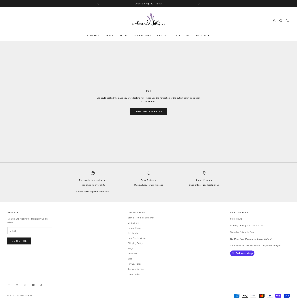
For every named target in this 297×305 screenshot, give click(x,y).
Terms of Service (136, 269)
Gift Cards (133, 233)
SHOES (124, 36)
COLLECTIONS (181, 36)
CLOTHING (93, 36)
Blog (130, 258)
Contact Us (133, 223)
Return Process (155, 185)
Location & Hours (136, 212)
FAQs (130, 248)
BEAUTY (162, 36)
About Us (132, 253)
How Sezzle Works (137, 238)
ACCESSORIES (142, 36)
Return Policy (134, 228)
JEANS (109, 36)
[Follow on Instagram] (17, 284)
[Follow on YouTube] (33, 284)
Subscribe (19, 241)
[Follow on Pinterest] (25, 284)
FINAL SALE (203, 36)
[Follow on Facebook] (9, 284)
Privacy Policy (134, 264)
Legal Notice (134, 274)
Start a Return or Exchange (141, 217)
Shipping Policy (135, 243)
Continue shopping (148, 111)
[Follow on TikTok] (41, 284)
